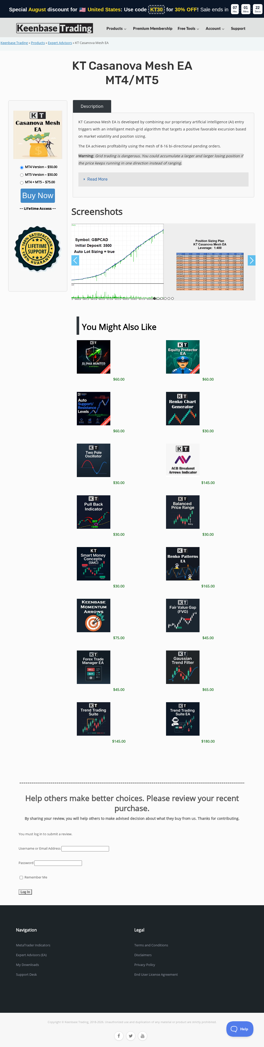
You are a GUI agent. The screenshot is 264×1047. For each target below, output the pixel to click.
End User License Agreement (156, 974)
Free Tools (186, 29)
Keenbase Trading (14, 42)
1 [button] (154, 298)
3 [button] (161, 298)
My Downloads (27, 964)
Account (213, 29)
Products (114, 29)
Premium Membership (152, 29)
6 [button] (172, 298)
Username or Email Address (40, 848)
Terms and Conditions (151, 945)
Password (26, 862)
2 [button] (158, 298)
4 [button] (165, 298)
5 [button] (169, 298)
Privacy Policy (144, 964)
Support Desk (26, 974)
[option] (117, 262)
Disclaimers (143, 955)
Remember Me (35, 877)
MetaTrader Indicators (33, 945)
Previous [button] (75, 260)
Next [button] (251, 260)
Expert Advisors (60, 42)
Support (238, 29)
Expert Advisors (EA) (31, 955)
